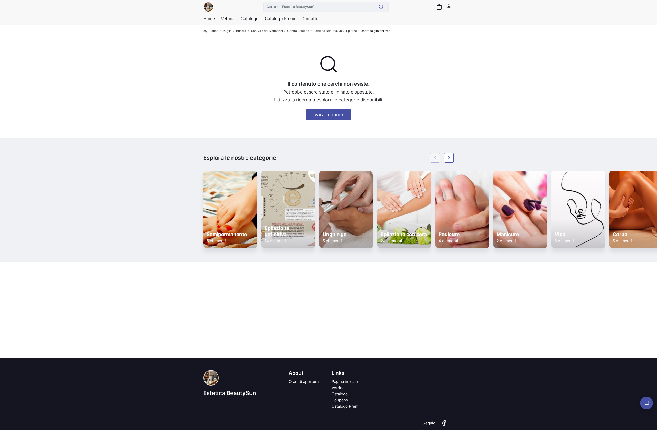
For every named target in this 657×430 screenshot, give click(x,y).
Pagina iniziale (345, 381)
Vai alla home (328, 114)
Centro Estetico (298, 30)
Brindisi (241, 30)
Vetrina (338, 387)
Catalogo (250, 18)
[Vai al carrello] (439, 7)
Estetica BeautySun (328, 30)
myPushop (210, 30)
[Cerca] (381, 7)
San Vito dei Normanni (267, 30)
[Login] (449, 7)
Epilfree (351, 30)
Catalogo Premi (346, 406)
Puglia (227, 30)
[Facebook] (444, 425)
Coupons (340, 400)
